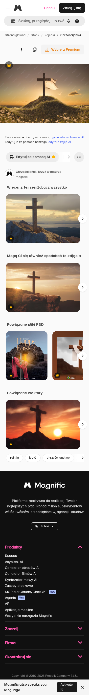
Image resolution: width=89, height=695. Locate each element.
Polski (45, 526)
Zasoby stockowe (19, 585)
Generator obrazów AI (22, 568)
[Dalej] (68, 157)
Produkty (13, 547)
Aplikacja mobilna (19, 610)
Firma (10, 642)
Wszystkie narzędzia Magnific (28, 616)
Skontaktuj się (18, 656)
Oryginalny (34, 66)
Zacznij (11, 628)
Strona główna (15, 35)
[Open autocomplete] (11, 21)
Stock (35, 35)
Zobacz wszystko (52, 187)
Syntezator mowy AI (21, 580)
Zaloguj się (72, 8)
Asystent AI (14, 562)
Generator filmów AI (21, 573)
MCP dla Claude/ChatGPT (30, 592)
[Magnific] (44, 486)
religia (14, 458)
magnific (22, 177)
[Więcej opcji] (21, 49)
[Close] (82, 687)
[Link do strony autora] (9, 174)
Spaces (11, 555)
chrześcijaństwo (58, 458)
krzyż (32, 458)
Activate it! (67, 687)
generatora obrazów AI (68, 137)
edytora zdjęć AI (59, 142)
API (7, 603)
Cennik (50, 8)
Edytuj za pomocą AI (30, 158)
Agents (14, 598)
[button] (44, 526)
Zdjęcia (50, 35)
